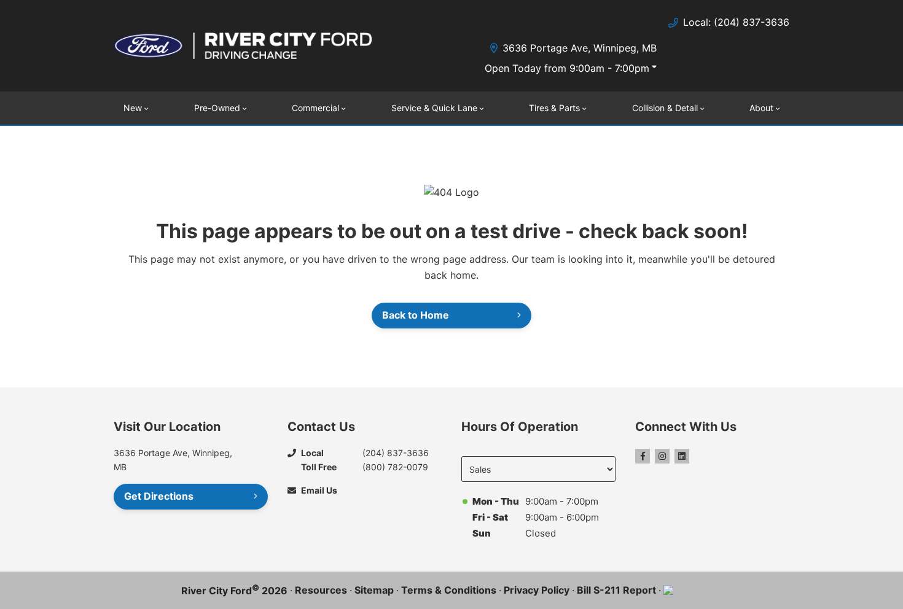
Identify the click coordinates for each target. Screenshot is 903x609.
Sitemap (374, 590)
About (761, 108)
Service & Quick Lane (434, 108)
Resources (321, 590)
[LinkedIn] (681, 456)
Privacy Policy (536, 590)
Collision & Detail (665, 108)
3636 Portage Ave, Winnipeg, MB (579, 48)
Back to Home (415, 315)
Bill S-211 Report (616, 590)
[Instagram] (662, 456)
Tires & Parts (554, 108)
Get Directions (159, 496)
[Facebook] (642, 456)
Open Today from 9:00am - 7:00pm (567, 68)
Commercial (315, 108)
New (132, 108)
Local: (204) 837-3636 (736, 22)
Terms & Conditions (448, 590)
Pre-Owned (217, 108)
